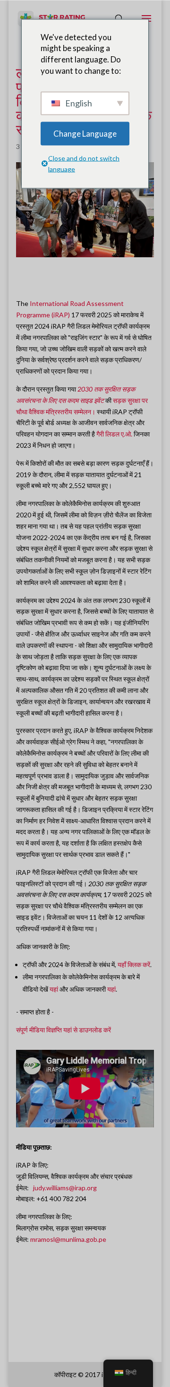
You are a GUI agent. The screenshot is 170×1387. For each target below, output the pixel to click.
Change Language (85, 133)
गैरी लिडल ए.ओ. (114, 434)
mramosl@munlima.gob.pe (68, 1239)
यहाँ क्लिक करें (134, 964)
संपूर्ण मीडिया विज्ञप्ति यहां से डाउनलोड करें (63, 1030)
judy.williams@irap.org (65, 1188)
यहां (54, 989)
